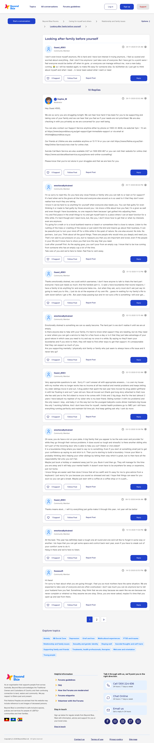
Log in (110, 7)
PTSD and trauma (130, 638)
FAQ (60, 685)
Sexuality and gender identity (85, 644)
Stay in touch (60, 727)
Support (143, 7)
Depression (74, 638)
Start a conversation (21, 21)
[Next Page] (104, 619)
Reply (139, 78)
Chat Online (120, 696)
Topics (32, 6)
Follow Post (72, 78)
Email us (118, 708)
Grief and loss (89, 638)
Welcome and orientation (124, 649)
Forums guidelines (71, 6)
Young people (49, 655)
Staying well (106, 644)
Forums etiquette (66, 695)
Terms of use (97, 739)
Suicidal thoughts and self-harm (129, 644)
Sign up (127, 7)
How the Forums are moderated (73, 690)
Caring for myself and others (80, 21)
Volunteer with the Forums (70, 701)
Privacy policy (116, 739)
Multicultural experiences (109, 638)
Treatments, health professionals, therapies (91, 649)
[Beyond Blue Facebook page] (107, 726)
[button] (48, 78)
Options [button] (144, 21)
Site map (133, 739)
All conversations (49, 6)
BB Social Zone (59, 638)
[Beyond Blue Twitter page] (130, 726)
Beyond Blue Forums (15, 6)
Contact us (79, 739)
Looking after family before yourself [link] (65, 26)
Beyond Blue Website (15, 677)
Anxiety (47, 638)
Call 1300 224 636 (123, 683)
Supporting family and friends (56, 649)
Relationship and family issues (113, 21)
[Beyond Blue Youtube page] (115, 726)
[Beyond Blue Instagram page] (123, 726)
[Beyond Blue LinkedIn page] (138, 726)
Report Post (91, 78)
